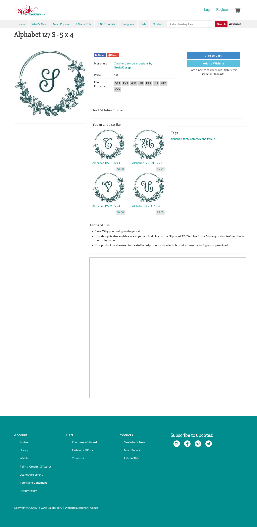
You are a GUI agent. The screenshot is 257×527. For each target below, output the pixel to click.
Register (222, 9)
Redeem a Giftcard (83, 450)
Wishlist (25, 458)
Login (208, 9)
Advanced (235, 24)
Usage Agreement (31, 474)
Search (221, 24)
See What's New (134, 442)
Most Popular (61, 24)
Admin (94, 507)
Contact (158, 24)
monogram (206, 138)
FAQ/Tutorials (106, 24)
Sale (143, 24)
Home (21, 24)
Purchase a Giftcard (84, 442)
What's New (39, 24)
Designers (127, 24)
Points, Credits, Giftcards (36, 466)
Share (101, 55)
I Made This (83, 24)
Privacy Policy (28, 490)
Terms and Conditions (33, 482)
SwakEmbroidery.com (44, 12)
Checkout (78, 458)
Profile (24, 442)
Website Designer (76, 507)
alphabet (176, 138)
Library (24, 450)
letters (194, 138)
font (185, 138)
